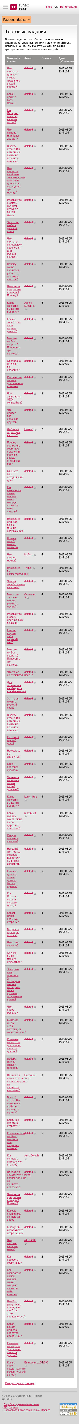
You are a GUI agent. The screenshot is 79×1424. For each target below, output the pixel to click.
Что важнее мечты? (11, 557)
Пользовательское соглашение (22, 1410)
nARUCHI (30, 1240)
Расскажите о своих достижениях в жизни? (15, 382)
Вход (49, 6)
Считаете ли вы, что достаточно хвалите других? (14, 1045)
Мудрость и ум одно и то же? (13, 932)
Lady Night (30, 796)
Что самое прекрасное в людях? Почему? (14, 291)
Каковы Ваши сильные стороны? (13, 917)
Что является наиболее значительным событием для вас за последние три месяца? (16, 180)
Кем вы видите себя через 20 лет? (12, 636)
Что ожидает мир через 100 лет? (13, 134)
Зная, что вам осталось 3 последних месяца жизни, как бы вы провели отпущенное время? (14, 984)
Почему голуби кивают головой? (12, 543)
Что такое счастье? (13, 944)
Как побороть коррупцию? (14, 1259)
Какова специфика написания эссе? (13, 1215)
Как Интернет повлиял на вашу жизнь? (12, 116)
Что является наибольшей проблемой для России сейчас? (14, 247)
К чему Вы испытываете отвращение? (15, 1230)
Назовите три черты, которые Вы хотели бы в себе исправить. (13, 856)
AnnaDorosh (31, 1155)
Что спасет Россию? (12, 1009)
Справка (13, 1407)
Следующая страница (19, 1383)
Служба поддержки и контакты (21, 1404)
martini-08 (30, 812)
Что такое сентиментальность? (20, 673)
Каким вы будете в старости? (13, 1122)
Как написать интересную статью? (14, 1160)
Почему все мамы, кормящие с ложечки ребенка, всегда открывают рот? (13, 453)
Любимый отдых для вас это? (13, 432)
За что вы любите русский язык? (13, 227)
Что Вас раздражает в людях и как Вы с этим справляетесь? (16, 1309)
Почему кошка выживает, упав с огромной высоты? (13, 271)
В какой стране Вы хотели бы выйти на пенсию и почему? (13, 153)
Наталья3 (30, 1075)
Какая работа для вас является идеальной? (14, 1329)
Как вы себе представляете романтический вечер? (16, 1368)
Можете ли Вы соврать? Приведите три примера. (13, 346)
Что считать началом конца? (12, 1245)
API (5, 1407)
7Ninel (28, 567)
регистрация (68, 6)
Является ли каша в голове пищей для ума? (13, 783)
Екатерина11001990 (36, 1362)
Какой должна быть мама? (11, 98)
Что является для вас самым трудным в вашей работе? (13, 77)
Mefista (28, 554)
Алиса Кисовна (29, 304)
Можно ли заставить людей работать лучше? (13, 600)
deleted (28, 68)
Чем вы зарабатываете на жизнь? (16, 584)
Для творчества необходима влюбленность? (16, 687)
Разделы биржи (15, 19)
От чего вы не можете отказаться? (14, 957)
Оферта (45, 1410)
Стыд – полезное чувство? (12, 767)
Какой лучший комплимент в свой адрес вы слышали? (14, 820)
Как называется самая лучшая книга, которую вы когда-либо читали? (14, 499)
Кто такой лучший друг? (13, 740)
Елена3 (28, 429)
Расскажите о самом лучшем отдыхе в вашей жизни (14, 207)
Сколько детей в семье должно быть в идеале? (12, 879)
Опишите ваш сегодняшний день (15, 475)
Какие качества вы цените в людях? (13, 307)
